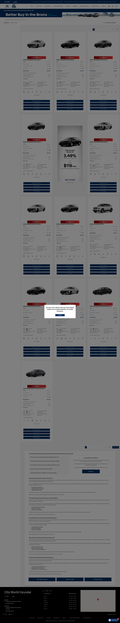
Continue (60, 315)
